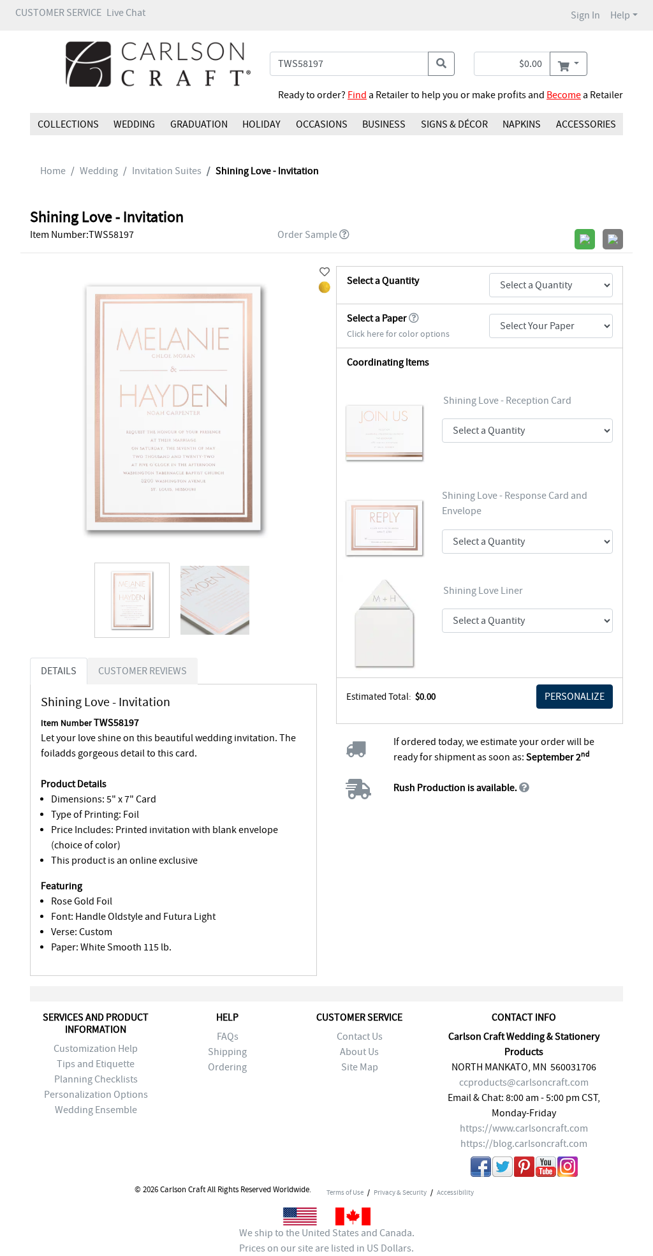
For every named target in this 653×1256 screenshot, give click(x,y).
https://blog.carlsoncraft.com (523, 1143)
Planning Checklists (96, 1079)
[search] (441, 64)
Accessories (585, 124)
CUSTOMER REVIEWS (142, 671)
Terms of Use (344, 1192)
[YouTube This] (546, 1168)
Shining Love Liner (483, 590)
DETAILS (59, 671)
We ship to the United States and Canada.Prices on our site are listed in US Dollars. (327, 1241)
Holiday (261, 124)
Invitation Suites (167, 171)
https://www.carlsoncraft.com (524, 1128)
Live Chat (125, 12)
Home (53, 171)
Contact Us (360, 1036)
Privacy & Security (400, 1192)
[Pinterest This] (524, 1168)
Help (620, 15)
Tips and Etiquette (96, 1064)
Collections (68, 124)
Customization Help (96, 1048)
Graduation (199, 124)
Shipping (227, 1051)
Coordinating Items (388, 362)
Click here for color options (398, 334)
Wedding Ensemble (96, 1110)
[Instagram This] (567, 1168)
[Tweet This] (502, 1168)
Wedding (134, 124)
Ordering (227, 1067)
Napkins (522, 124)
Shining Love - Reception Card (507, 400)
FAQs (227, 1036)
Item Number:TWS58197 (82, 234)
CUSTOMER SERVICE (58, 12)
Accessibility (455, 1192)
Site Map (359, 1067)
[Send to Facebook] (481, 1168)
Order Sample (307, 234)
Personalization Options (96, 1094)
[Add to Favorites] (324, 272)
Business (384, 124)
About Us (359, 1051)
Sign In (585, 15)
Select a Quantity (383, 280)
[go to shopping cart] (568, 64)
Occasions (322, 124)
